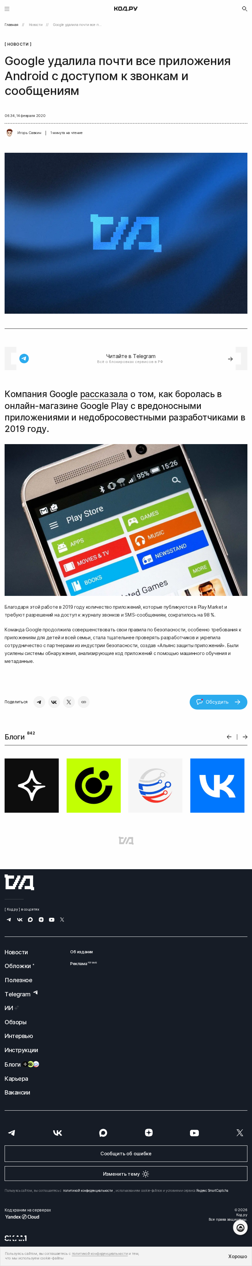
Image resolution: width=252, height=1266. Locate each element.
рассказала (104, 394)
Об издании (81, 951)
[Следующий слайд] (245, 737)
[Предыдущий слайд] (229, 737)
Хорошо (237, 1256)
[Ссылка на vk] (19, 920)
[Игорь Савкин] (9, 133)
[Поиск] (245, 9)
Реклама (81, 963)
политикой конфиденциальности (88, 1190)
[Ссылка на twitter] (62, 920)
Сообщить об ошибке (126, 1153)
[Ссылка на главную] (19, 882)
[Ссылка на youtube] (51, 920)
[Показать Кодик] (240, 1227)
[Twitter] (69, 702)
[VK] (54, 702)
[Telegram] (39, 702)
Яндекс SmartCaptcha (212, 1190)
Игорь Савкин (29, 133)
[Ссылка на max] (30, 920)
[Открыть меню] (7, 8)
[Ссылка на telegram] (9, 920)
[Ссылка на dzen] (41, 920)
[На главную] (126, 9)
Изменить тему (121, 1174)
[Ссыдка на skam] (16, 1238)
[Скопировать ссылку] (84, 702)
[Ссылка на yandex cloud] (28, 1216)
